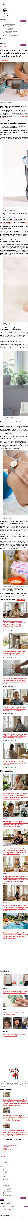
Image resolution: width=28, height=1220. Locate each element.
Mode (4, 11)
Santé (5, 10)
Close (2, 1199)
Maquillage (10, 28)
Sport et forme (7, 845)
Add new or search (5, 1206)
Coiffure (5, 13)
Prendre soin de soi (11, 31)
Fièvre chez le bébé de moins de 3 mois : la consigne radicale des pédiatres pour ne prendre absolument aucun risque (15, 681)
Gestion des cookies (8, 1149)
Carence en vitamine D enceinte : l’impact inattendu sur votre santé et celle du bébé (14, 763)
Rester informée (10, 24)
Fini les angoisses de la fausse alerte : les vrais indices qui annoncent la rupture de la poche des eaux (14, 653)
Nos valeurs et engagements (10, 1145)
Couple (5, 8)
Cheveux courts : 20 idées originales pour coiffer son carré (14, 1035)
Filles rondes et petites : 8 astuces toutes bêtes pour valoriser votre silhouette (15, 992)
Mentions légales (7, 1150)
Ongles (9, 29)
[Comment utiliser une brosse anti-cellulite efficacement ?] (15, 1001)
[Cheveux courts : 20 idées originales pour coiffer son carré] (15, 1023)
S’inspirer (8, 32)
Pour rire (7, 34)
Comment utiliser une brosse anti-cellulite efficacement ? (13, 1013)
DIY (4, 17)
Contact (5, 1148)
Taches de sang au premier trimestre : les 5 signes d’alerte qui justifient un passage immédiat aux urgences (15, 735)
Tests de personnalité (12, 35)
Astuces (5, 6)
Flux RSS (5, 1152)
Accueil (5, 5)
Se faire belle (9, 25)
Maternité (6, 15)
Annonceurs (6, 1146)
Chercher (23, 21)
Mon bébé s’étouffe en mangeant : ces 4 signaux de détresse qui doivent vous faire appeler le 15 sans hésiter (15, 708)
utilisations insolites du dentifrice (13, 432)
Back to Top (3, 1156)
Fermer (2, 1166)
